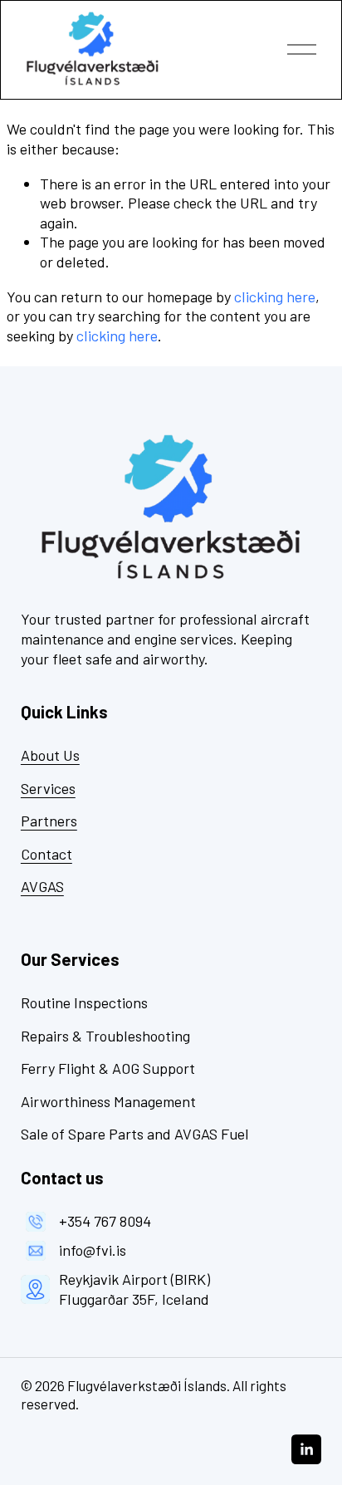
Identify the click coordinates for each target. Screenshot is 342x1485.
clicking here (274, 296)
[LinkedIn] (306, 1449)
